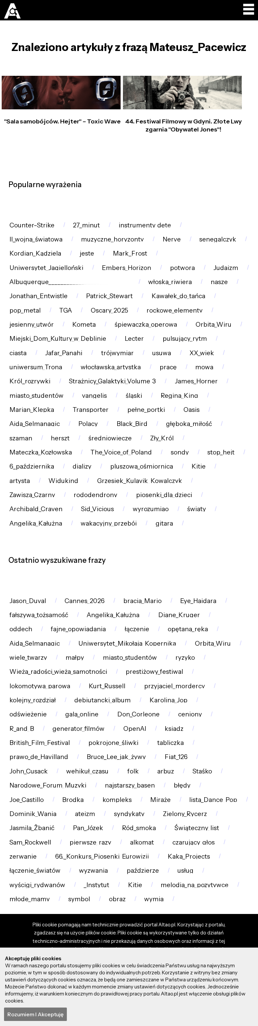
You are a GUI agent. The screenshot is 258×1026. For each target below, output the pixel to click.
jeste (87, 253)
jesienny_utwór (31, 324)
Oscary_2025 (109, 310)
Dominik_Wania (32, 814)
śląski (134, 395)
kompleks (117, 800)
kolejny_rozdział (32, 700)
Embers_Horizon (126, 268)
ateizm (85, 814)
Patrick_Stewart (109, 296)
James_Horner (196, 381)
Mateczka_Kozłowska (40, 452)
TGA (65, 310)
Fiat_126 (176, 757)
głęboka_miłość (189, 424)
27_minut (86, 225)
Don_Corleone (138, 714)
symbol (79, 899)
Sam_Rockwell (30, 842)
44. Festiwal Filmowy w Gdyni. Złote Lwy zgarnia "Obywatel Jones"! (183, 125)
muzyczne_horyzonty (112, 239)
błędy (182, 785)
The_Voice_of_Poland (121, 452)
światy (196, 509)
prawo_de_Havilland (38, 757)
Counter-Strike (31, 225)
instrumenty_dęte (145, 225)
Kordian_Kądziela (35, 253)
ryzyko (185, 657)
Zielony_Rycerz (185, 814)
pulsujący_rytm (185, 338)
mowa (204, 367)
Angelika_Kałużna (35, 523)
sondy (180, 452)
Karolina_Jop (168, 700)
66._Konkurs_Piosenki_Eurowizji (102, 856)
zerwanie (23, 856)
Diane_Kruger (179, 615)
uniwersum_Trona (35, 367)
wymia (154, 899)
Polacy (88, 424)
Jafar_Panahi (63, 353)
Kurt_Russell (107, 686)
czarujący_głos (193, 842)
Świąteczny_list (196, 828)
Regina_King (179, 395)
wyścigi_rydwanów (37, 885)
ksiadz (174, 729)
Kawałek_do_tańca (178, 296)
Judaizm (225, 268)
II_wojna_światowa (35, 239)
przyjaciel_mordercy (174, 686)
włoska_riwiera (170, 282)
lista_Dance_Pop (213, 800)
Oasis (191, 410)
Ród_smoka (139, 828)
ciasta (18, 353)
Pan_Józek (88, 828)
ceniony (190, 714)
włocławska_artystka (111, 367)
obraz (117, 899)
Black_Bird (132, 424)
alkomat (142, 842)
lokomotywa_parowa (39, 686)
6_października (31, 466)
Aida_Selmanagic (34, 424)
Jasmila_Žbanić (31, 828)
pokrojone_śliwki (113, 743)
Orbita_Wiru (213, 324)
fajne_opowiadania (78, 629)
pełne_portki (146, 410)
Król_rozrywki (29, 381)
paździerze (143, 870)
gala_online (81, 714)
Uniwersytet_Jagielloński (46, 268)
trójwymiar (117, 353)
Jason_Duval (27, 601)
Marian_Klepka (31, 410)
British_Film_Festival (39, 743)
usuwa (161, 353)
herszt (60, 438)
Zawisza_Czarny (32, 495)
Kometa (84, 324)
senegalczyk (217, 239)
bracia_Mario (142, 601)
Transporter (91, 410)
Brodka (73, 800)
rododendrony (95, 495)
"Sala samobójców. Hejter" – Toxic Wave (62, 121)
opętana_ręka (188, 629)
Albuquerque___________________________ (69, 282)
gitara (164, 523)
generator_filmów (78, 729)
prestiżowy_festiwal (154, 672)
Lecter (134, 338)
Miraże (160, 800)
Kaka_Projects (189, 856)
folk (133, 771)
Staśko (202, 771)
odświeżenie (28, 714)
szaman (20, 438)
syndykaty (129, 814)
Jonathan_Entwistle (38, 296)
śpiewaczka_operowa (146, 324)
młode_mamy (29, 899)
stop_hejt (220, 452)
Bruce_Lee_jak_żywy (116, 757)
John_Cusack (28, 771)
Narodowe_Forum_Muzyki (47, 785)
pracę (168, 367)
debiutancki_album (102, 700)
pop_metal (25, 310)
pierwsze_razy (90, 842)
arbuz (165, 771)
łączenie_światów (34, 870)
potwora (182, 268)
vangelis (94, 395)
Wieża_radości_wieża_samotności (58, 672)
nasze (219, 282)
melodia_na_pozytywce (194, 885)
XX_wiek (201, 353)
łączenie (137, 629)
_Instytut (96, 885)
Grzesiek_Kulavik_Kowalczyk (139, 481)
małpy (75, 657)
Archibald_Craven (35, 509)
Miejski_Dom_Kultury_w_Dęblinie (57, 338)
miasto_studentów (36, 395)
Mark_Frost (130, 253)
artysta (19, 481)
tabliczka (170, 743)
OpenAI (134, 729)
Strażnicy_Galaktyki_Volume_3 (112, 381)
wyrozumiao (151, 509)
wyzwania (93, 870)
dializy (82, 466)
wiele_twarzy (28, 657)
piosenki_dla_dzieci (164, 495)
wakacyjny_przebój (109, 523)
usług (185, 870)
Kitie (198, 466)
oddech (20, 629)
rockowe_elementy (174, 310)
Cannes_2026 (84, 601)
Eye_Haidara (198, 601)
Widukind (63, 481)
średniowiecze (110, 438)
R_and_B (21, 729)
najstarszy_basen (130, 785)
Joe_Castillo (26, 800)
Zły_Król (162, 438)
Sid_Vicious (97, 509)
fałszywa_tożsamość (38, 615)
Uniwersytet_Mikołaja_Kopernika (127, 643)
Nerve (172, 239)
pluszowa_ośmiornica (141, 466)
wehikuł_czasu (87, 771)
